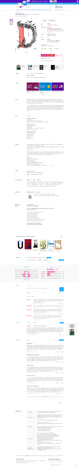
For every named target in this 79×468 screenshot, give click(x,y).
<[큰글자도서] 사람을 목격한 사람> (44, 186)
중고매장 (37, 3)
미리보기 (27, 52)
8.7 (46, 45)
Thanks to (60, 303)
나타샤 (27, 393)
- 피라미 (37, 148)
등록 (61, 289)
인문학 (31, 77)
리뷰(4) (52, 45)
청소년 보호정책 (32, 455)
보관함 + (61, 55)
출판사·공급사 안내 (50, 455)
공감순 (57, 322)
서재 (57, 9)
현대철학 (37, 77)
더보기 (28, 139)
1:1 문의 (52, 462)
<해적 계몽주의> (44, 194)
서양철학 (34, 77)
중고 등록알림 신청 (43, 58)
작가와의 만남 (46, 9)
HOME (17, 3)
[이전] (18, 35)
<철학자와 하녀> (36, 186)
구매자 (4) (28, 296)
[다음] (35, 35)
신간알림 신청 (32, 75)
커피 (46, 3)
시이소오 (28, 362)
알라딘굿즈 (30, 3)
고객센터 (59, 3)
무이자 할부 (50, 48)
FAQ (59, 462)
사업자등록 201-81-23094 (24, 460)
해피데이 (34, 313)
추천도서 (42, 9)
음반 (42, 3)
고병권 (28, 179)
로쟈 (27, 372)
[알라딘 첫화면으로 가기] (21, 6)
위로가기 (76, 464)
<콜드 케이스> (50, 194)
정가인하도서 (38, 9)
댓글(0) (35, 334)
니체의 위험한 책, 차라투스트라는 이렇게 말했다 (43, 251)
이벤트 (35, 9)
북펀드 (50, 9)
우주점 (40, 3)
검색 (50, 7)
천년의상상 (29, 192)
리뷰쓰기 (62, 322)
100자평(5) (48, 45)
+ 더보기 (30, 350)
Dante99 (34, 303)
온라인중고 (34, 3)
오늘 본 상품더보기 (60, 403)
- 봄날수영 (52, 165)
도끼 (27, 334)
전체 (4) (35, 322)
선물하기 (57, 55)
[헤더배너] (59, 6)
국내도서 (20, 3)
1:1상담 (48, 411)
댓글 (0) (43, 303)
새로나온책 (32, 9)
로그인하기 (48, 257)
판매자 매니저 (45, 455)
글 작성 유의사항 (60, 292)
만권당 (25, 3)
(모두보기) (54, 186)
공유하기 (62, 14)
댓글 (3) (36, 393)
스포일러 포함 (43, 292)
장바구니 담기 (44, 55)
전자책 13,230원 (51, 20)
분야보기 (18, 9)
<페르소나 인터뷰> (39, 194)
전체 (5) (32, 296)
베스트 (29, 9)
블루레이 (44, 3)
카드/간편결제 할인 (43, 48)
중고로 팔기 (49, 58)
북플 (56, 9)
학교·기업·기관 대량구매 (60, 455)
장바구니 (61, 3)
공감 (62, 303)
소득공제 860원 (56, 48)
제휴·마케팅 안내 (40, 455)
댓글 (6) (37, 362)
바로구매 (51, 55)
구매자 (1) (28, 322)
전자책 (22, 3)
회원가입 (54, 3)
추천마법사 (25, 9)
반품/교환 (51, 411)
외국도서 (27, 3)
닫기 (77, 1)
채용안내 (20, 455)
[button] (44, 94)
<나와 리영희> (31, 186)
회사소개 (17, 455)
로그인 (51, 3)
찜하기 (62, 362)
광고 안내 (54, 455)
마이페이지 (56, 3)
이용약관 (23, 455)
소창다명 (34, 307)
